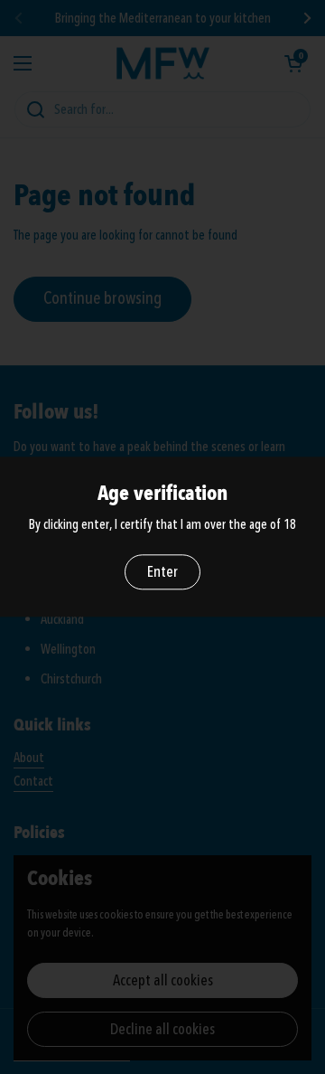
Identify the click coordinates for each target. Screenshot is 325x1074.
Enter (162, 571)
